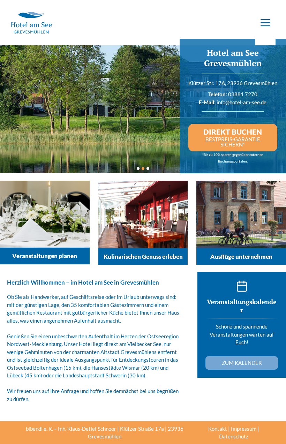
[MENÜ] (265, 22)
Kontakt (217, 429)
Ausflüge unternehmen (241, 256)
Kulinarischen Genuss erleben (143, 256)
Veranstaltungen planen (44, 255)
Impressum (243, 429)
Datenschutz (233, 436)
